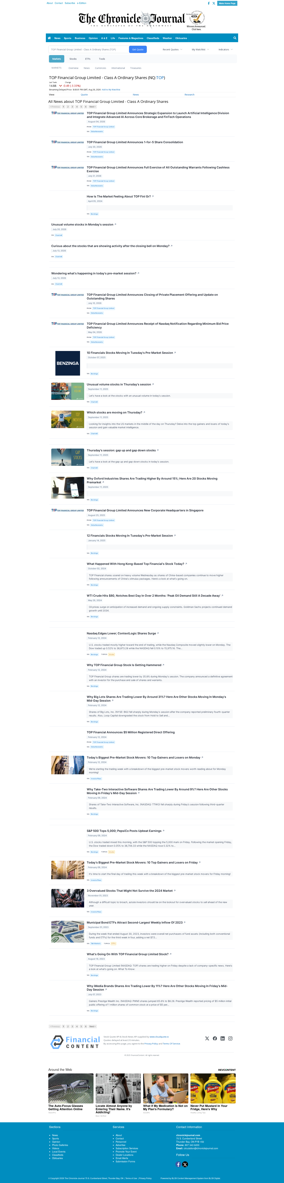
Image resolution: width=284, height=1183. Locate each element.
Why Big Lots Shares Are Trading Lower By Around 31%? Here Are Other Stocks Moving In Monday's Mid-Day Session (156, 698)
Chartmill (58, 235)
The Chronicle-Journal (75, 1178)
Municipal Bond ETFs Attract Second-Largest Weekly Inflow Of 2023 (136, 922)
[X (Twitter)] (207, 1042)
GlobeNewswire (97, 131)
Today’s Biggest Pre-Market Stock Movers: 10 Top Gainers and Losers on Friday (144, 862)
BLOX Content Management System (188, 1178)
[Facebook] (215, 1042)
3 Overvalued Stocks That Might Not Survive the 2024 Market (131, 890)
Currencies (100, 68)
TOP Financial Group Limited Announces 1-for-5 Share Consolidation (135, 142)
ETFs (87, 58)
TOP (160, 77)
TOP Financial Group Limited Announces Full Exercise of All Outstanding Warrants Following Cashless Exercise (158, 169)
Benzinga (94, 214)
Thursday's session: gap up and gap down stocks (123, 450)
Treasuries (135, 68)
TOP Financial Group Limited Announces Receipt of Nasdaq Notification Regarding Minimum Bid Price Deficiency (158, 325)
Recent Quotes (171, 49)
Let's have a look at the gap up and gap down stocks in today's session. (129, 461)
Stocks (73, 58)
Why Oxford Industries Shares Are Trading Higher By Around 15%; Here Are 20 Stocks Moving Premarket (152, 480)
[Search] (235, 38)
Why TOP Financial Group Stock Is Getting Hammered (126, 665)
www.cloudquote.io (159, 1036)
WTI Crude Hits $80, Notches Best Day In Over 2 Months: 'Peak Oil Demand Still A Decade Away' (155, 595)
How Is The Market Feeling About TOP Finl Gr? (120, 196)
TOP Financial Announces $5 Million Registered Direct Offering (131, 732)
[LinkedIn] (222, 1042)
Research (189, 94)
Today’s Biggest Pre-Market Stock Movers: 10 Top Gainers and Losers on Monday (145, 757)
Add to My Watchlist (111, 89)
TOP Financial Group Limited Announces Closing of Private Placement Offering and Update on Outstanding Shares (152, 296)
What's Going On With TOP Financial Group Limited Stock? (129, 954)
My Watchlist (198, 49)
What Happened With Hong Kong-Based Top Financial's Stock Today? (137, 564)
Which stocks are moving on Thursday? (116, 412)
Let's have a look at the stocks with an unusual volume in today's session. (130, 395)
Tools (102, 58)
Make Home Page (227, 3)
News (87, 68)
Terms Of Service (171, 1043)
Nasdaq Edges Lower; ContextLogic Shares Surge (123, 633)
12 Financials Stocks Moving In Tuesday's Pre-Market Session (131, 535)
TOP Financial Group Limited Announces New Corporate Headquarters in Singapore (145, 510)
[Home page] (142, 19)
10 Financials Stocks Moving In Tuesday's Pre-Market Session (131, 352)
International (118, 68)
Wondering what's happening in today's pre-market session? (95, 273)
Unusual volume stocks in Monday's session (84, 224)
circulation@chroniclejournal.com (201, 1148)
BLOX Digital (214, 1178)
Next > (92, 106)
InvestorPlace (96, 779)
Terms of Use (131, 1178)
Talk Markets (95, 943)
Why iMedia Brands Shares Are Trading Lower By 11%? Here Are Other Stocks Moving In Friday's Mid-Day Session (157, 987)
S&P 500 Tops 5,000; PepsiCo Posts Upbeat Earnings (126, 831)
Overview (73, 68)
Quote (84, 94)
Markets (56, 58)
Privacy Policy (151, 1043)
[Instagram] (230, 1042)
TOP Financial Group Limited (103, 127)
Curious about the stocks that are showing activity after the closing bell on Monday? (112, 246)
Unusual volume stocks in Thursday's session (120, 384)
